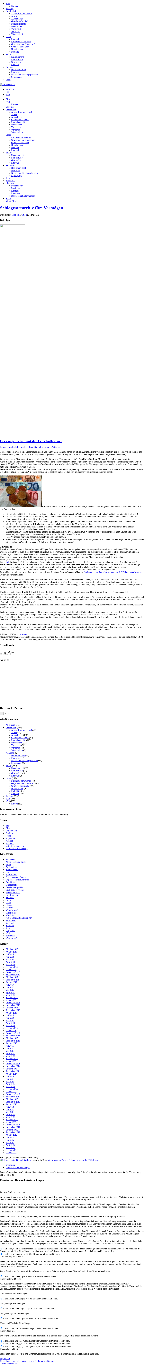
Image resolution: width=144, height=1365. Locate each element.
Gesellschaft (11, 11)
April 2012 (10, 1145)
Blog (8, 825)
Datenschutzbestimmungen (18, 1167)
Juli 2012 (10, 1137)
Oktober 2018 (12, 949)
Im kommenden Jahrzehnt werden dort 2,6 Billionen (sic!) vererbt (113, 572)
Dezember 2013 (13, 1094)
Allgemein (10, 725)
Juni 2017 (10, 987)
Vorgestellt (16, 29)
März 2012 (10, 1147)
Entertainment (17, 57)
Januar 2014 (11, 1091)
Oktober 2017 (12, 977)
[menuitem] (75, 4)
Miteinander (16, 26)
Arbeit (14, 16)
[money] (12, 226)
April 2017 (10, 992)
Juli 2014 (10, 1076)
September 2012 (13, 1132)
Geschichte (16, 62)
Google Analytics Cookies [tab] (11, 1256)
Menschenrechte (18, 24)
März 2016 (10, 1025)
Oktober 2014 (12, 1069)
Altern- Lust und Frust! (21, 13)
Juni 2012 (10, 1140)
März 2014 (10, 1086)
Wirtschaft (15, 31)
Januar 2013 (11, 1122)
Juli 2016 (10, 1015)
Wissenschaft (17, 34)
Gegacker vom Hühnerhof (23, 44)
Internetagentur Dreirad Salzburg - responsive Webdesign (73, 1160)
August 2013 (11, 1104)
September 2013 (13, 1102)
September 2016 (13, 1010)
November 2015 (13, 1035)
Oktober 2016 (12, 1007)
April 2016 (10, 1023)
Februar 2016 (12, 1028)
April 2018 (10, 962)
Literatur (15, 64)
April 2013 (10, 1114)
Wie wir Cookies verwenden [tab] (12, 1192)
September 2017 (13, 980)
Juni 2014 (10, 1079)
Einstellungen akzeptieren (11, 1361)
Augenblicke (17, 19)
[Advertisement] (72, 684)
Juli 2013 (10, 1107)
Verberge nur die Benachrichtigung (38, 1361)
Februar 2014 (12, 1089)
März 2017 (10, 995)
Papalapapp (16, 77)
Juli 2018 (10, 954)
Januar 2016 (11, 1030)
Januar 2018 (11, 969)
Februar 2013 (12, 1119)
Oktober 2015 (12, 1038)
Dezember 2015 (13, 1033)
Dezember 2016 (13, 1002)
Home (8, 836)
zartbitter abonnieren (15, 846)
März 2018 (10, 964)
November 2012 (13, 1127)
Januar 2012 (11, 1152)
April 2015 (10, 1053)
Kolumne (10, 67)
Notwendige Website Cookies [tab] (13, 1211)
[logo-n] (7, 84)
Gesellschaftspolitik (20, 21)
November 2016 (13, 1005)
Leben (8, 36)
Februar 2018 (12, 967)
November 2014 (13, 1066)
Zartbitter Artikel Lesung (17, 848)
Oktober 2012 (12, 1130)
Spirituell (15, 39)
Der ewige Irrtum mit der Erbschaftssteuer (31, 441)
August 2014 (11, 1074)
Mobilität (15, 52)
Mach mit (10, 843)
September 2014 (13, 1071)
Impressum (10, 838)
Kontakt (9, 841)
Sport (8, 80)
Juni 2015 (10, 1048)
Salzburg (10, 8)
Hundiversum (17, 49)
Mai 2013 (10, 1112)
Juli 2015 (10, 1046)
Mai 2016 (10, 1020)
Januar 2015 (11, 1061)
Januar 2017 (11, 1000)
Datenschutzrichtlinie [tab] (9, 1349)
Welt (8, 3)
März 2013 (10, 1117)
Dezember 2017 (13, 972)
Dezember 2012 (13, 1124)
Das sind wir (11, 830)
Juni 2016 (10, 1018)
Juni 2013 (10, 1109)
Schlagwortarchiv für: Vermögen (31, 207)
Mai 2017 (10, 990)
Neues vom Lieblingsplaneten (24, 74)
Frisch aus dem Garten (21, 41)
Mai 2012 (10, 1142)
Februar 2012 (12, 1150)
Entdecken (10, 833)
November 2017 (13, 974)
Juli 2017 (10, 985)
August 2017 (11, 982)
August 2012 (11, 1135)
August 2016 (11, 1013)
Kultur (8, 54)
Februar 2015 (12, 1058)
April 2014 (10, 1084)
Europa (14, 6)
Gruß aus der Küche (20, 46)
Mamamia (15, 72)
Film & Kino (17, 59)
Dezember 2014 (13, 1063)
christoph (23, 634)
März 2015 (10, 1056)
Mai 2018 (10, 959)
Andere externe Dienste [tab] (10, 1279)
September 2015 (13, 1041)
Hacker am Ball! (18, 69)
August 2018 (11, 952)
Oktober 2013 (12, 1099)
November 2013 (13, 1096)
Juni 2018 (10, 957)
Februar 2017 (12, 997)
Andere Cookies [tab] (7, 1331)
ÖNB (7, 562)
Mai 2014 (10, 1081)
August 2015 (11, 1043)
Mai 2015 (10, 1051)
